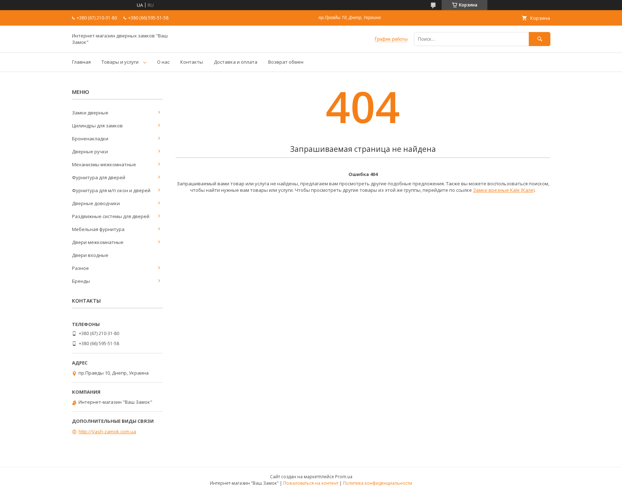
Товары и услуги (120, 62)
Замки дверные (90, 112)
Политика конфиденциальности (377, 483)
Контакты (191, 62)
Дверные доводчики (96, 203)
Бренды (81, 281)
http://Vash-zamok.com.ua (107, 431)
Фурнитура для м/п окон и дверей (111, 190)
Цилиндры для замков (97, 125)
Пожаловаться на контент (310, 483)
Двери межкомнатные (97, 242)
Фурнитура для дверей (98, 177)
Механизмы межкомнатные (104, 164)
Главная (81, 62)
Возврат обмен (285, 62)
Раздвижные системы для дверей (110, 216)
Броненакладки (90, 138)
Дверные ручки (90, 151)
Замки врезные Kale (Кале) (504, 190)
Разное (80, 268)
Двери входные (90, 255)
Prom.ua (343, 477)
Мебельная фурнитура (98, 229)
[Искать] (539, 39)
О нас (163, 62)
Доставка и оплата (235, 62)
